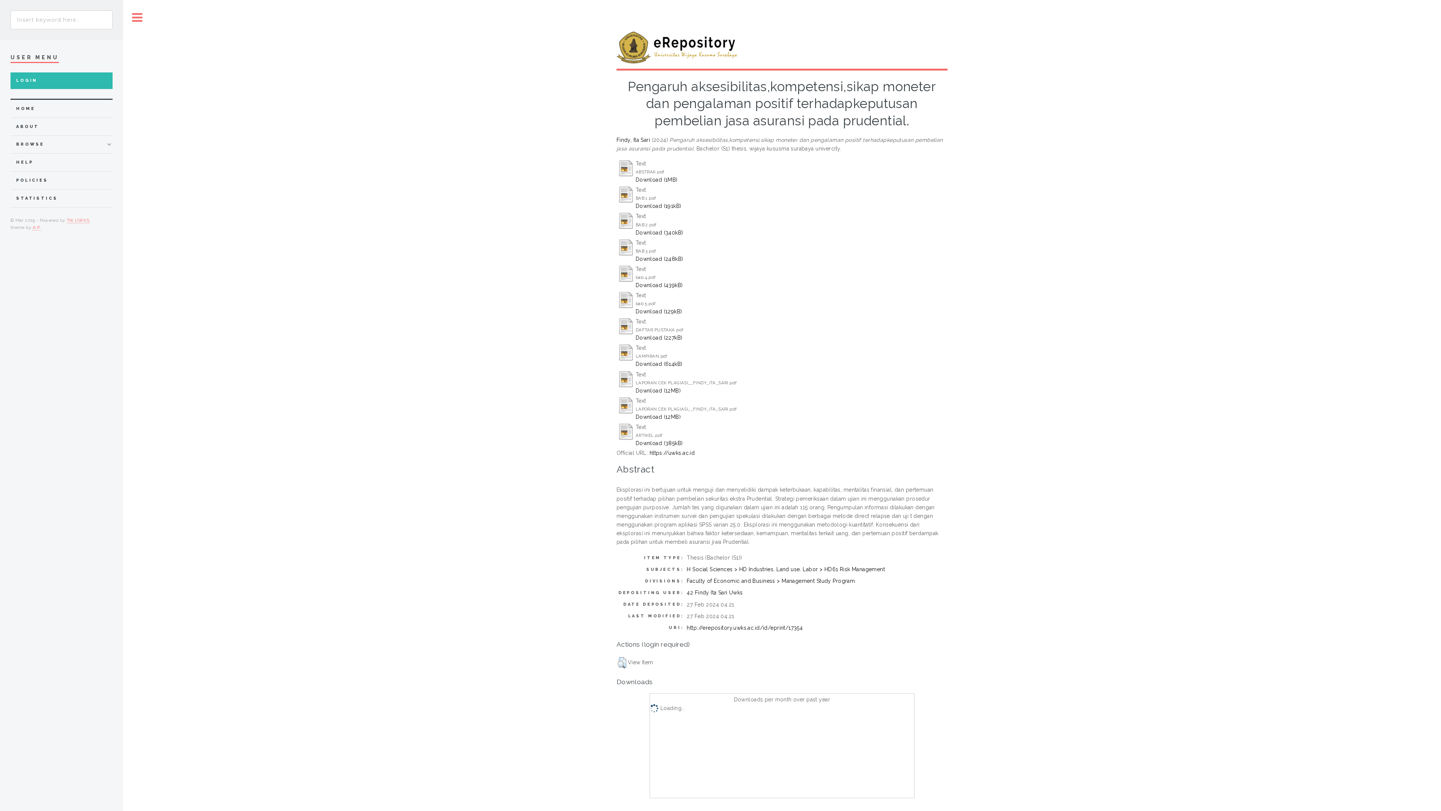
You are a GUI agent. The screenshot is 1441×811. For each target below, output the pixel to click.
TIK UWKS (78, 220)
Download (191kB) (658, 206)
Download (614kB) (659, 364)
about (27, 126)
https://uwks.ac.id (672, 453)
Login (27, 80)
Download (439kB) (659, 285)
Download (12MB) (658, 391)
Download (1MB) (657, 180)
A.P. (37, 227)
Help (24, 162)
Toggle (137, 18)
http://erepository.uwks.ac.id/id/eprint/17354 (745, 628)
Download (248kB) (659, 259)
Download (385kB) (659, 443)
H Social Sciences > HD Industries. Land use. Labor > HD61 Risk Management (786, 569)
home (25, 108)
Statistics (37, 198)
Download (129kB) (659, 311)
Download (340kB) (659, 233)
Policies (32, 180)
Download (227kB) (659, 338)
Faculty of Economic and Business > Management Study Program (771, 581)
